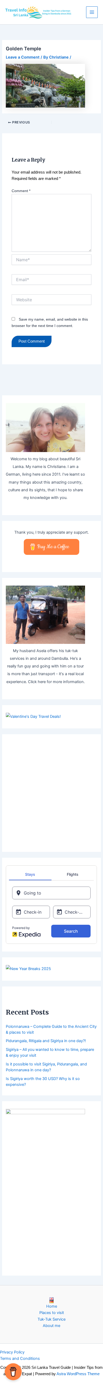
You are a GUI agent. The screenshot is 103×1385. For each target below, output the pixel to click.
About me (51, 1325)
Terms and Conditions (20, 1358)
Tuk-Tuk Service (51, 1319)
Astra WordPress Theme (78, 1374)
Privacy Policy (12, 1352)
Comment (21, 191)
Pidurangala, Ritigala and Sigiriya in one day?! (46, 1040)
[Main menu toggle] (92, 12)
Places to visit (51, 1312)
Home (51, 1306)
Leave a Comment (23, 57)
